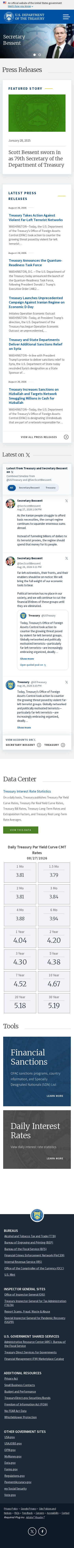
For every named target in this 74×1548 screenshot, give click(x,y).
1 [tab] (34, 55)
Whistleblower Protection (20, 1417)
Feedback (27, 1513)
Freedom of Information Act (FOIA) (26, 1404)
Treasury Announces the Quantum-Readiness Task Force (35, 262)
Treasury (50, 487)
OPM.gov (10, 1450)
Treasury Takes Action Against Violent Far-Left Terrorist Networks (36, 217)
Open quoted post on (33, 665)
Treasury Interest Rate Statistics (27, 791)
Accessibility (52, 1513)
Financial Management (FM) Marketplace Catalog (34, 1359)
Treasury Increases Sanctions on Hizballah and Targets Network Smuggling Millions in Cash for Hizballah (34, 396)
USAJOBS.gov (13, 1443)
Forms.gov (11, 1469)
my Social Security (15, 1488)
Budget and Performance (20, 1391)
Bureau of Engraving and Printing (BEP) (28, 1242)
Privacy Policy (11, 1508)
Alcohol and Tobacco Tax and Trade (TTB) (30, 1236)
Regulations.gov (14, 1476)
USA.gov (9, 1437)
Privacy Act (11, 1378)
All (11, 487)
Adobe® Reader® (35, 1517)
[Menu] (66, 17)
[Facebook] (42, 1531)
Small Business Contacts (19, 1385)
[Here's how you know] (37, 5)
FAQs (16, 1513)
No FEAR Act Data (15, 1411)
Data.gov (10, 1463)
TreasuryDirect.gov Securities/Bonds (27, 1398)
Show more (27, 658)
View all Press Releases (39, 437)
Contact (65, 1513)
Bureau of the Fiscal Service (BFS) (25, 1249)
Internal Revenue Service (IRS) (23, 1262)
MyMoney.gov (13, 1456)
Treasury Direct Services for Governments (30, 1352)
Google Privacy (28, 1508)
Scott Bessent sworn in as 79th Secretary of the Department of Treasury (36, 158)
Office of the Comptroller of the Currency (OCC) (34, 1268)
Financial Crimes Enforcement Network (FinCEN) (34, 1255)
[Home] (25, 17)
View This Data (20, 829)
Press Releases (22, 70)
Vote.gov (10, 1495)
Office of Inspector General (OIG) (24, 1294)
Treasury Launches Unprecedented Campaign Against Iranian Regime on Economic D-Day (37, 302)
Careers (40, 1513)
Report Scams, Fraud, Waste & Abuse (27, 1311)
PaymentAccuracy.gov (17, 1482)
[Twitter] (32, 1531)
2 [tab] (39, 55)
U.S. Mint (9, 1274)
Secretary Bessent (14, 40)
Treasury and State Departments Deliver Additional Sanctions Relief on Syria (35, 344)
